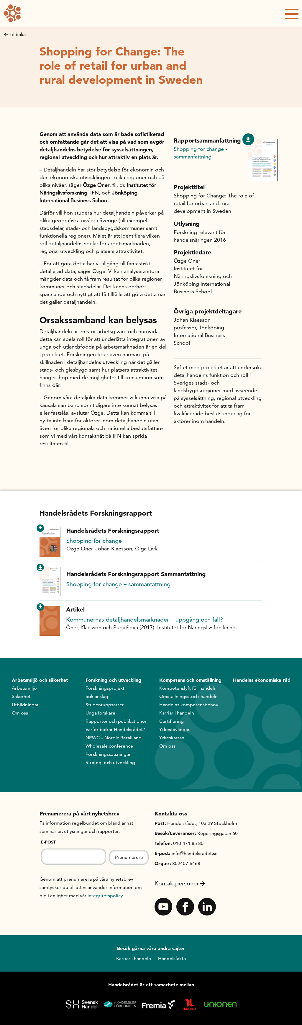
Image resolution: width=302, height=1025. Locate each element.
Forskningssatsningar (108, 754)
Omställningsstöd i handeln (188, 696)
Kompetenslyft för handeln (187, 688)
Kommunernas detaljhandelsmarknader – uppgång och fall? (144, 619)
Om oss (20, 713)
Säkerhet (21, 696)
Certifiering (171, 721)
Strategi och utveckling (110, 762)
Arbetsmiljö (24, 688)
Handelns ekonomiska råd (261, 680)
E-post (48, 842)
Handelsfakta (172, 958)
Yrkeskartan (171, 737)
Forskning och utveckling (113, 680)
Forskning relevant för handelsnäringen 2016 (200, 236)
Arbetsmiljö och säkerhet (40, 680)
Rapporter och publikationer (116, 721)
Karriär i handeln (176, 713)
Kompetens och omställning (190, 680)
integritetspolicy (105, 895)
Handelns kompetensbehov (188, 704)
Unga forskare (100, 713)
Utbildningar (25, 704)
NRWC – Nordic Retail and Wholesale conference (114, 742)
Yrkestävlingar (174, 729)
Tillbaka (17, 34)
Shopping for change (94, 540)
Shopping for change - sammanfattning (200, 153)
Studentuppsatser (105, 704)
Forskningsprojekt (105, 688)
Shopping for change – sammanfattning (118, 584)
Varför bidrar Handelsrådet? (115, 729)
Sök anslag (97, 696)
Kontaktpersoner (177, 883)
